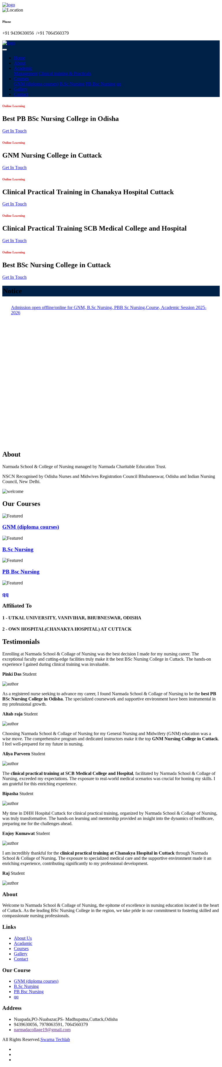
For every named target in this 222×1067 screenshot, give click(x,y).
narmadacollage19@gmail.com (42, 1029)
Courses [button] (21, 78)
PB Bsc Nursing (100, 83)
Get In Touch (14, 130)
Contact (21, 94)
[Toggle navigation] (4, 50)
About (19, 63)
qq (118, 83)
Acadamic (23, 943)
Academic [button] (23, 68)
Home (19, 57)
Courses (21, 948)
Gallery (20, 89)
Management (26, 73)
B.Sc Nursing (72, 83)
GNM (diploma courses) (36, 83)
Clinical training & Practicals (65, 73)
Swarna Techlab (55, 1039)
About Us (23, 938)
